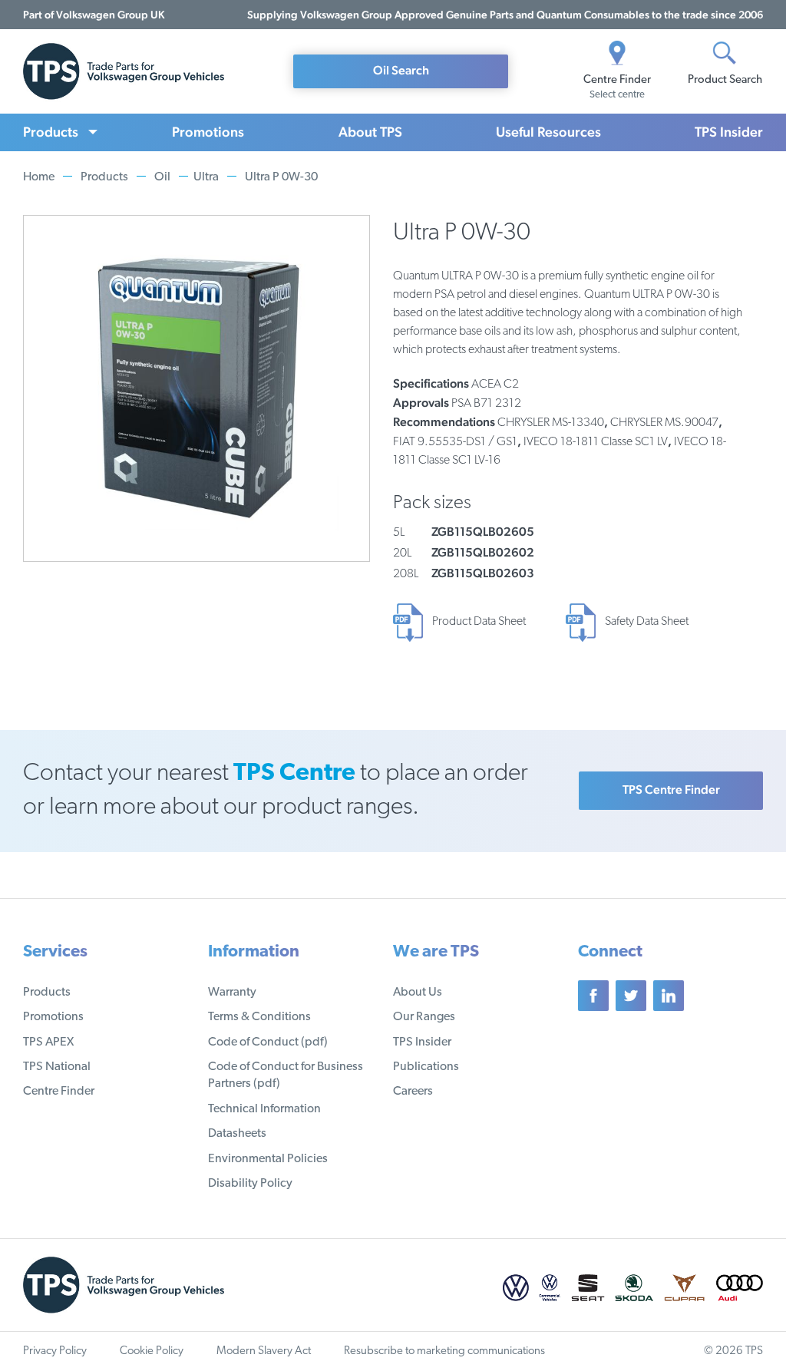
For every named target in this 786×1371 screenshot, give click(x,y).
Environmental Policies (268, 1159)
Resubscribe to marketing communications (444, 1351)
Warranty (232, 992)
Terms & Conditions (259, 1017)
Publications (426, 1067)
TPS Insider (729, 132)
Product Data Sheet (479, 622)
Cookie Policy (151, 1351)
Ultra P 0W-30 (281, 177)
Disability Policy (250, 1184)
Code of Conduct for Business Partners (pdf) (285, 1075)
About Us (417, 992)
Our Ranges (424, 1017)
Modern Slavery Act (263, 1351)
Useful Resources (548, 132)
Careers (413, 1091)
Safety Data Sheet (647, 622)
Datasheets (237, 1134)
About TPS (370, 132)
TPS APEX (48, 1042)
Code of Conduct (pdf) (268, 1042)
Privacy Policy (55, 1351)
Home (38, 177)
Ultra (206, 177)
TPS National (57, 1067)
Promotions (208, 132)
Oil (162, 177)
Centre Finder (58, 1091)
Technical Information (264, 1109)
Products (50, 132)
